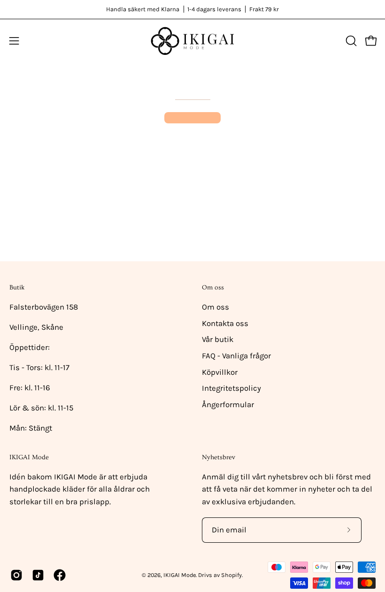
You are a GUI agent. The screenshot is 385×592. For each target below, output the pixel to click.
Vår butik (217, 339)
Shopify (231, 574)
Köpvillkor (220, 372)
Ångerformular (228, 404)
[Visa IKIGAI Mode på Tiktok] (38, 575)
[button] (350, 40)
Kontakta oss (225, 323)
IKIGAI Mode (179, 574)
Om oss (213, 287)
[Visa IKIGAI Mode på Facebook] (60, 575)
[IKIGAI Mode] (192, 41)
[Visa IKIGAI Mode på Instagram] (16, 575)
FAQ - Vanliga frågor (236, 355)
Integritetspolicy (231, 388)
